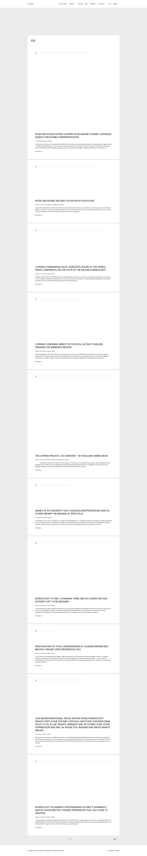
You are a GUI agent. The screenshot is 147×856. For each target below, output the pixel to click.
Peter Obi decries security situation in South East (65, 200)
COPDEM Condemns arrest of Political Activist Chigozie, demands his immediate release (69, 346)
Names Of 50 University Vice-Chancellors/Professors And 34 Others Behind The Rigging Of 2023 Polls (72, 512)
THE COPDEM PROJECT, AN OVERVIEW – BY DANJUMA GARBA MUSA (71, 455)
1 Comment (38, 734)
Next (115, 839)
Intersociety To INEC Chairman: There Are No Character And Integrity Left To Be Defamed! (71, 600)
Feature (49, 460)
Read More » (38, 151)
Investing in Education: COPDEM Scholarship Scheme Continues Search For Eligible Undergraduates (73, 135)
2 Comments (39, 517)
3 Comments (39, 141)
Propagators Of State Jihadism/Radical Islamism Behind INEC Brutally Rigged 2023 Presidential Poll (71, 648)
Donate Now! (90, 3)
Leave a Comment (40, 204)
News (45, 141)
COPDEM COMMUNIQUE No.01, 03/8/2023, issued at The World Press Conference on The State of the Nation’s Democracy (70, 268)
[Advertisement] (73, 19)
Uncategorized (55, 204)
